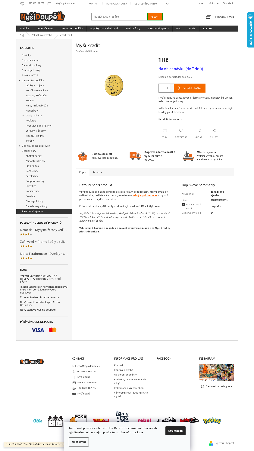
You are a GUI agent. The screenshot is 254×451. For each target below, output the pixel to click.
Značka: (87, 51)
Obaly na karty (34, 116)
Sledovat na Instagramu (219, 386)
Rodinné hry (32, 191)
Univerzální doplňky (33, 80)
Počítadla (31, 121)
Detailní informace (168, 119)
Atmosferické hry (35, 161)
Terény (30, 141)
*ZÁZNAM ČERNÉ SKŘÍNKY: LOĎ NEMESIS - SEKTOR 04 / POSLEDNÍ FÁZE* (40, 279)
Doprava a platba (116, 3)
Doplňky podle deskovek (36, 146)
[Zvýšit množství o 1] (172, 86)
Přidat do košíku (192, 88)
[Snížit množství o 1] (172, 90)
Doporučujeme (30, 60)
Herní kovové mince (37, 90)
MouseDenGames (87, 383)
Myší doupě (83, 377)
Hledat (155, 16)
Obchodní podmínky (145, 3)
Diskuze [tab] (97, 172)
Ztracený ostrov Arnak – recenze (39, 297)
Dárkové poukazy (32, 65)
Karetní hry (32, 176)
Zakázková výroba (32, 211)
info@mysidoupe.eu (88, 366)
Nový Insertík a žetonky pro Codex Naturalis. (40, 303)
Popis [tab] (82, 172)
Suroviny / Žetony (36, 131)
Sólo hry (30, 196)
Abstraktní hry (34, 156)
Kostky (30, 101)
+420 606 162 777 (86, 371)
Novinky (26, 55)
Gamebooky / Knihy (37, 206)
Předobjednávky (31, 70)
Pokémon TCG (30, 75)
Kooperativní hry (35, 181)
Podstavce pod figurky (39, 126)
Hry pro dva (32, 166)
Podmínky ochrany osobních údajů (130, 381)
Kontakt (94, 3)
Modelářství (32, 111)
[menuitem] (24, 29)
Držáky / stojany (35, 85)
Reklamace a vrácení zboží (129, 388)
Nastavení (79, 442)
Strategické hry (34, 201)
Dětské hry (32, 171)
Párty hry (31, 186)
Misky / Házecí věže (37, 106)
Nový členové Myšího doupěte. (38, 309)
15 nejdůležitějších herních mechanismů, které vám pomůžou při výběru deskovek (44, 289)
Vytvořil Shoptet (225, 443)
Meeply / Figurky (35, 136)
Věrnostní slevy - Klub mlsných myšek (131, 394)
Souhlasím (175, 431)
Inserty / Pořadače (36, 95)
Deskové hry (29, 151)
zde (140, 432)
